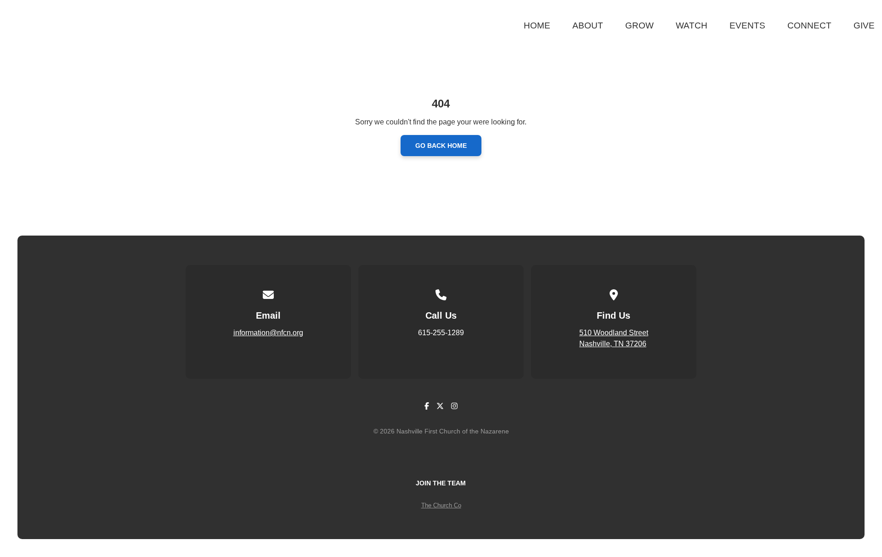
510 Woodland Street (613, 333)
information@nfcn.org (268, 333)
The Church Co (441, 505)
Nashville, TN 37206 (612, 344)
